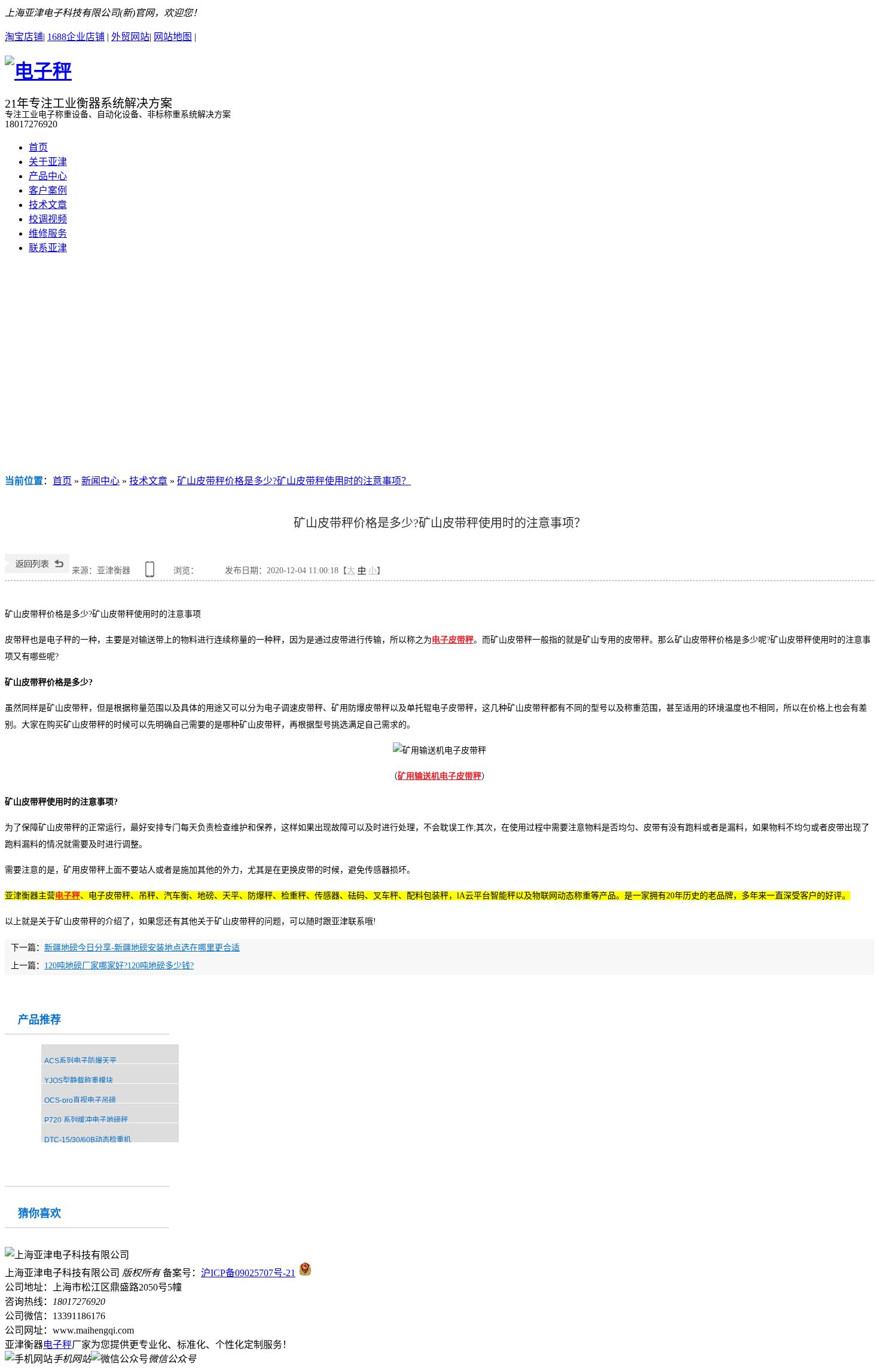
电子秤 (57, 1345)
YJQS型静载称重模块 (78, 1081)
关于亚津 (48, 162)
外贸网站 (130, 37)
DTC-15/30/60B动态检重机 (87, 1140)
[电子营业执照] (305, 1273)
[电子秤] (38, 71)
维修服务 (48, 233)
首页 (38, 147)
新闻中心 (100, 481)
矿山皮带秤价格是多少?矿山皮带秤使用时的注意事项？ (294, 481)
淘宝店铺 (24, 37)
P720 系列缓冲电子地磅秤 (86, 1120)
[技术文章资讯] (439, 368)
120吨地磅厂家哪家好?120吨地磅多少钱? (119, 965)
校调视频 (48, 219)
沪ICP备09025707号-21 (248, 1273)
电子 (63, 895)
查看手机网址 (152, 573)
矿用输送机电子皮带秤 (439, 776)
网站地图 (173, 37)
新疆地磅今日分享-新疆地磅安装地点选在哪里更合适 (142, 947)
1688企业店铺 (76, 37)
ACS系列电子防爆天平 (80, 1061)
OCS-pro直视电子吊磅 (80, 1100)
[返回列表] (37, 570)
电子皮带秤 (453, 639)
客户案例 (48, 190)
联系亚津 (48, 248)
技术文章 (48, 205)
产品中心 (48, 176)
